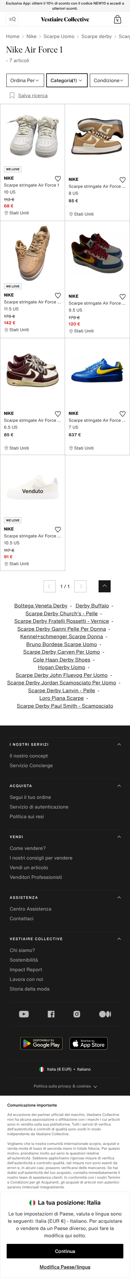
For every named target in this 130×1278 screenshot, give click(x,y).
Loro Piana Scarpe (61, 698)
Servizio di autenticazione (39, 806)
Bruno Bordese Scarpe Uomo (61, 644)
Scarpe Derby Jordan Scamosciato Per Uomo (61, 683)
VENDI (16, 837)
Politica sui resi (27, 816)
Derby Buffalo (92, 606)
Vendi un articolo (29, 867)
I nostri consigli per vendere (41, 857)
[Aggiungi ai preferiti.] (57, 178)
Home (12, 36)
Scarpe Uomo (59, 36)
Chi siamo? (22, 950)
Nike (31, 36)
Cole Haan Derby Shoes (61, 660)
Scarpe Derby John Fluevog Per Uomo (62, 675)
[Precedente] (50, 586)
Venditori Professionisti (36, 877)
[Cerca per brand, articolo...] (12, 19)
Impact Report (26, 969)
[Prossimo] (80, 586)
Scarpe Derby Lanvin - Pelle (61, 690)
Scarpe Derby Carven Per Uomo (61, 652)
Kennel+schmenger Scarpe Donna (61, 636)
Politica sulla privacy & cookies (62, 1086)
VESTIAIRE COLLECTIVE (36, 939)
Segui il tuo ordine (30, 797)
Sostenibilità (24, 959)
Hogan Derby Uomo (61, 667)
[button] (117, 19)
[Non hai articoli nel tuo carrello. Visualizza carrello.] (117, 19)
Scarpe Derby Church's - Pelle (61, 613)
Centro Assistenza (30, 908)
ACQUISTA (21, 786)
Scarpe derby (96, 36)
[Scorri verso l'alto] (105, 586)
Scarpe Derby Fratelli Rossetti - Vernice (61, 621)
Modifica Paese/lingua (65, 1266)
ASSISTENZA (24, 897)
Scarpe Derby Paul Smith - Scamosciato (65, 706)
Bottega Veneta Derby (40, 606)
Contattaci (22, 918)
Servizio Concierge (31, 765)
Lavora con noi (26, 979)
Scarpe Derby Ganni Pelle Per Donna (61, 629)
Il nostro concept (29, 755)
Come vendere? (28, 848)
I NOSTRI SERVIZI (29, 744)
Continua (65, 1251)
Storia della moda (30, 988)
